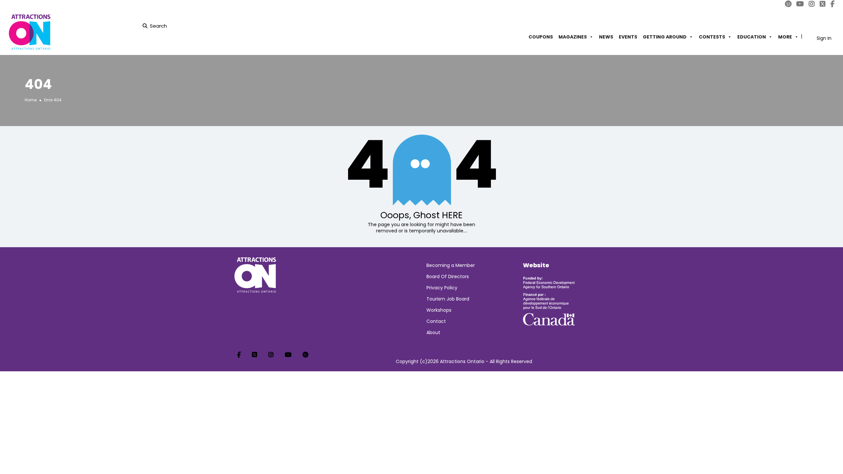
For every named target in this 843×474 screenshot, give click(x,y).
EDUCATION (751, 37)
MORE (785, 37)
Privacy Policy (441, 287)
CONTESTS (712, 37)
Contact (436, 321)
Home (31, 100)
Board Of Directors (447, 276)
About (433, 332)
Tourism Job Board (447, 299)
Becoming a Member (450, 265)
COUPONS (541, 37)
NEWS (606, 37)
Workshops (438, 310)
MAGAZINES (572, 37)
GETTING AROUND (665, 37)
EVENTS (628, 37)
